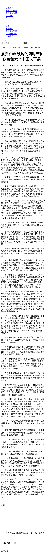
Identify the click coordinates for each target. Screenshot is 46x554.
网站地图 (10, 538)
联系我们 (9, 16)
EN (7, 18)
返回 (3, 505)
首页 (7, 26)
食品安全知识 (11, 13)
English (4, 40)
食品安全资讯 (11, 11)
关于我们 (9, 8)
